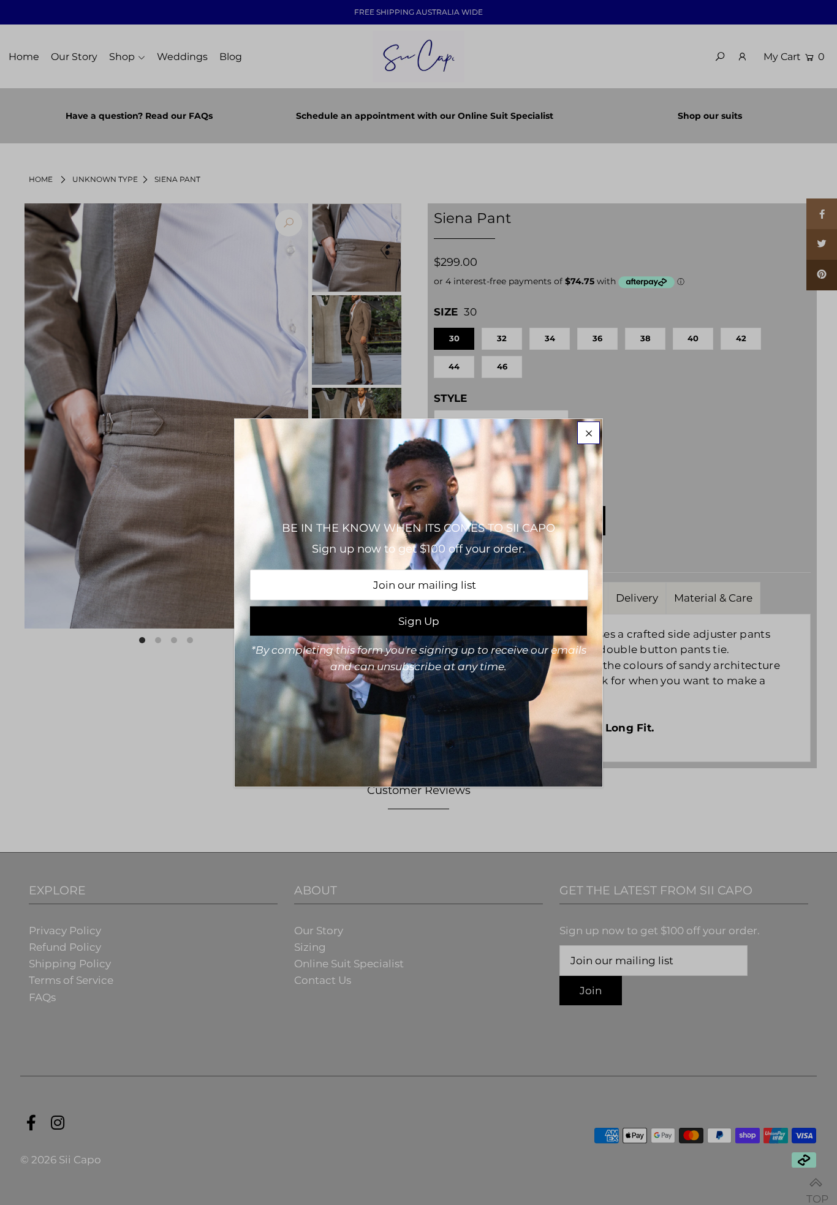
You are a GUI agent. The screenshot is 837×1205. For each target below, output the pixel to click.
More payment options (493, 563)
